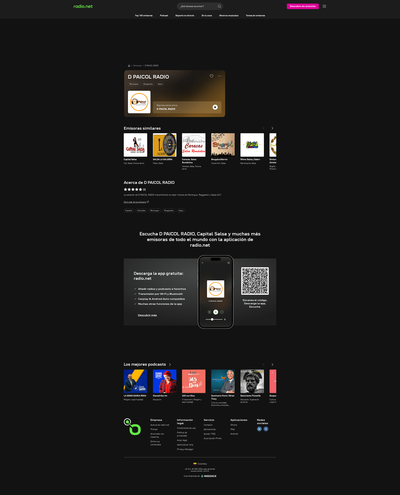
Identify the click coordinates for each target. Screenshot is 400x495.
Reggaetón (148, 84)
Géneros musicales (228, 16)
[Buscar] (219, 6)
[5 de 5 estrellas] (140, 189)
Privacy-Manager (185, 449)
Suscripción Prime (212, 438)
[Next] (272, 127)
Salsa (160, 84)
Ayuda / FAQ (209, 434)
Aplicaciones (210, 429)
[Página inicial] (129, 65)
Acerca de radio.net (159, 425)
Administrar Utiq (185, 445)
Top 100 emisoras (143, 16)
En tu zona (207, 16)
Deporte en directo (184, 16)
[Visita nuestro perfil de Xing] (266, 429)
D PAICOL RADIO (166, 109)
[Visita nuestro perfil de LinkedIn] (259, 429)
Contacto (208, 425)
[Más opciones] (219, 76)
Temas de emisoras (255, 16)
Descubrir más (147, 315)
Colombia (141, 211)
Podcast (164, 16)
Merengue (134, 84)
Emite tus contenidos (155, 443)
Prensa (153, 429)
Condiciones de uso (186, 428)
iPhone (233, 425)
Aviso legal (182, 440)
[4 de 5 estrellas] (137, 189)
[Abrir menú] (324, 6)
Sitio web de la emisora (135, 202)
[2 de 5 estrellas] (129, 189)
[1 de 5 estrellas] (125, 189)
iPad (232, 429)
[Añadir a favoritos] (211, 75)
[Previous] (263, 127)
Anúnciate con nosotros (157, 435)
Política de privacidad (182, 434)
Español (128, 211)
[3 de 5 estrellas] (133, 189)
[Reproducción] (215, 107)
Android (234, 434)
